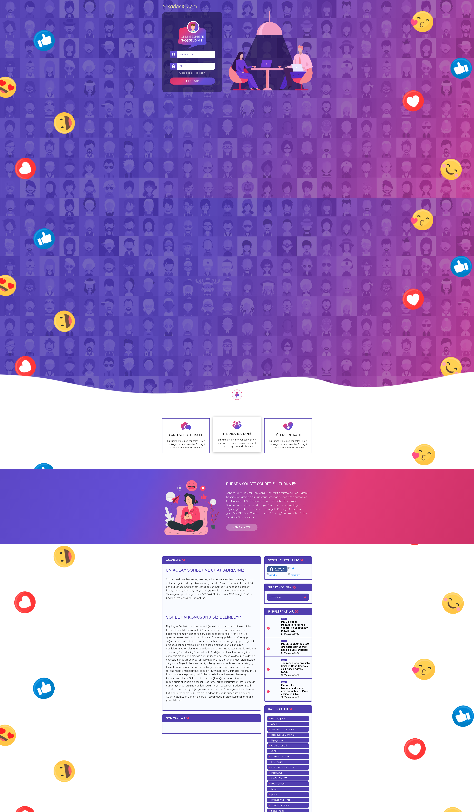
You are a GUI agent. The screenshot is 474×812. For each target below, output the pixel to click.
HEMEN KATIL (241, 527)
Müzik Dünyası (278, 783)
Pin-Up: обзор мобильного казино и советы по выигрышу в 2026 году (294, 626)
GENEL (274, 751)
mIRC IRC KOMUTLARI (283, 767)
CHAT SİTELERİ (279, 745)
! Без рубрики (278, 718)
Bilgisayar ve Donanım (283, 734)
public (284, 619)
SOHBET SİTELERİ (280, 805)
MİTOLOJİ (276, 772)
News (274, 789)
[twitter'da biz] (298, 569)
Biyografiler (277, 740)
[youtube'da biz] (277, 574)
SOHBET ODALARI (280, 756)
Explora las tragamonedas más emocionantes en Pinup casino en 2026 (294, 689)
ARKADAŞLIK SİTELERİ (283, 729)
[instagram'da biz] (298, 574)
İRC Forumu (277, 762)
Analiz (274, 724)
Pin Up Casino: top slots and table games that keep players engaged (295, 646)
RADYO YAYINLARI (280, 800)
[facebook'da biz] (277, 569)
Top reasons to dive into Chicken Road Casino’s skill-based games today (295, 667)
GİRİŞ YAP (192, 81)
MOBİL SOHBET (279, 778)
